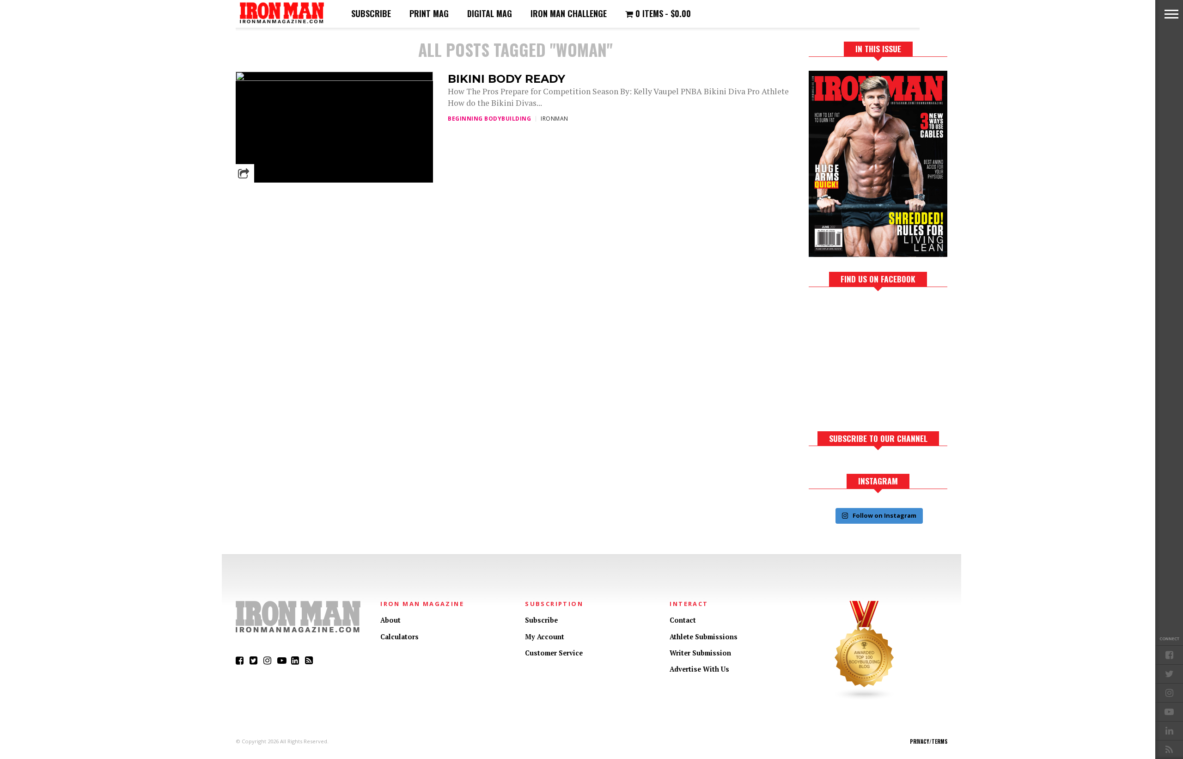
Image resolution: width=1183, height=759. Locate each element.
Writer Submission (700, 653)
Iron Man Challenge (569, 13)
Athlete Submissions (704, 636)
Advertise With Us (699, 669)
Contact (683, 620)
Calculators (399, 636)
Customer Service (554, 653)
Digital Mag (489, 13)
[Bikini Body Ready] (334, 78)
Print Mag (429, 13)
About (390, 620)
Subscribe (371, 13)
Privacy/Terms (928, 741)
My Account (544, 636)
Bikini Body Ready (506, 79)
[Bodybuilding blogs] (865, 698)
